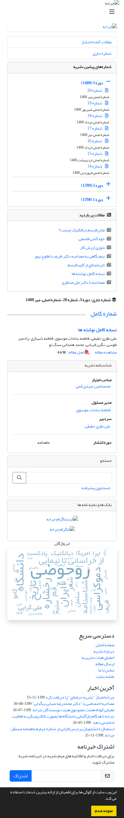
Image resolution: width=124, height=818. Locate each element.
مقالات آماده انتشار (96, 42)
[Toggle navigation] (63, 12)
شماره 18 (95, 116)
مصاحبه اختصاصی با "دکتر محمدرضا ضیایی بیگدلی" (73, 703)
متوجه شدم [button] (104, 810)
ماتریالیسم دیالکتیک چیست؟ (82, 230)
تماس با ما (106, 670)
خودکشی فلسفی (92, 239)
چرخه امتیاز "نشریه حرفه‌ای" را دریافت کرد (79, 697)
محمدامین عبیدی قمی (93, 386)
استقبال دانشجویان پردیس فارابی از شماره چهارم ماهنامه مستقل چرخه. (62, 732)
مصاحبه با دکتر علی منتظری (83, 282)
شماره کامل (104, 313)
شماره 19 (95, 103)
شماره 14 (95, 166)
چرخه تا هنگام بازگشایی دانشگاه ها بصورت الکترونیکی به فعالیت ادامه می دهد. (63, 719)
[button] (103, 799)
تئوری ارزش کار (92, 247)
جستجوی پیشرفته (96, 488)
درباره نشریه (103, 651)
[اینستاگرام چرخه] (62, 521)
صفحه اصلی (105, 645)
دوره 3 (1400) (92, 83)
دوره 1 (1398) (92, 200)
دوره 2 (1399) (92, 185)
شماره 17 (95, 128)
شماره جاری (102, 53)
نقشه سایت (105, 676)
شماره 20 (95, 90)
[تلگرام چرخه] (62, 530)
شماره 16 (95, 141)
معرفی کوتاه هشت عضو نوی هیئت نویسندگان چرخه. (73, 710)
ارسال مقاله (104, 664)
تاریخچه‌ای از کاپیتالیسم (86, 265)
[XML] (22, 300)
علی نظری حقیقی (97, 426)
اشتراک (21, 775)
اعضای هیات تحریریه (98, 657)
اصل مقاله (71, 352)
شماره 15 (95, 154)
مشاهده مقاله (106, 352)
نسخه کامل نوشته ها (88, 274)
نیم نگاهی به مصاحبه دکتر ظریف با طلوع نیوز (69, 256)
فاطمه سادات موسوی (93, 410)
